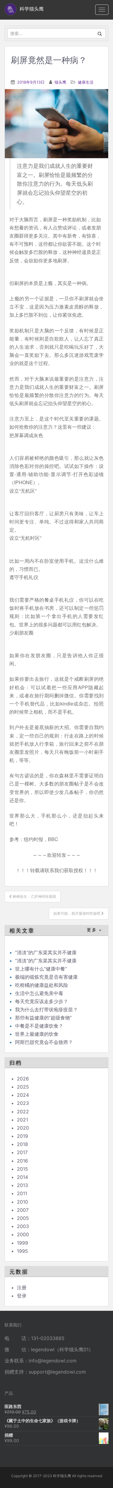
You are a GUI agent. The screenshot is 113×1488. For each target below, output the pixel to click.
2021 (22, 1120)
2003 (23, 1226)
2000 (23, 1234)
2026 (23, 1079)
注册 (22, 1288)
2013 (22, 1185)
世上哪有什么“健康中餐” (41, 969)
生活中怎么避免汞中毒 (39, 993)
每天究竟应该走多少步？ (41, 1001)
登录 (22, 1296)
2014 (22, 1177)
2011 (22, 1193)
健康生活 (85, 82)
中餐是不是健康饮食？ (39, 1026)
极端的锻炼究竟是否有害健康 (46, 977)
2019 (22, 1136)
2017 (22, 1152)
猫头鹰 (60, 82)
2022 (23, 1112)
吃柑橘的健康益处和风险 (41, 985)
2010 (22, 1202)
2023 (23, 1103)
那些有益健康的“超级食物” (43, 1018)
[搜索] (100, 33)
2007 (23, 1210)
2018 (22, 1144)
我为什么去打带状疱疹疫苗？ (46, 1009)
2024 (23, 1095)
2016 (22, 1161)
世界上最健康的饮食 (36, 1034)
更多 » (94, 930)
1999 (22, 1243)
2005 (23, 1218)
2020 (23, 1128)
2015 (22, 1169)
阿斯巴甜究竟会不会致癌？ (44, 1042)
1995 (22, 1251)
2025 (23, 1087)
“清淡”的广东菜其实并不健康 (46, 952)
